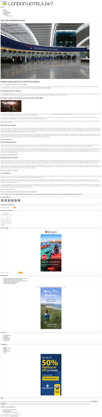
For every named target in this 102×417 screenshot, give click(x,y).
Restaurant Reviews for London (10, 412)
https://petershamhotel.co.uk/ (7, 139)
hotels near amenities (81, 401)
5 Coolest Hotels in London (9, 283)
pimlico (36, 403)
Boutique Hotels (6, 12)
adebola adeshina (19, 194)
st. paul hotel (57, 194)
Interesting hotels (88, 401)
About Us (5, 10)
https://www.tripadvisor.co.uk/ (10, 409)
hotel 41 (77, 401)
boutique (18, 401)
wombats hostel (87, 403)
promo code (39, 403)
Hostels (5, 349)
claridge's (37, 401)
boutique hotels (22, 401)
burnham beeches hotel (38, 194)
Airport (6, 194)
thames (61, 194)
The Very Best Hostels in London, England (12, 279)
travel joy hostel (81, 403)
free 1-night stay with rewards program (63, 114)
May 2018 (5, 336)
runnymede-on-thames (48, 194)
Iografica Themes (14, 415)
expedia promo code (56, 401)
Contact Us (5, 14)
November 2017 (7, 337)
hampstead (73, 401)
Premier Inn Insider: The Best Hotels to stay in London (15, 278)
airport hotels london (28, 194)
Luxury (10, 194)
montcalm (24, 403)
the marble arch (69, 403)
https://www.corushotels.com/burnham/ (9, 170)
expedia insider (50, 401)
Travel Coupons (6, 410)
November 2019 (7, 335)
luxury (7, 403)
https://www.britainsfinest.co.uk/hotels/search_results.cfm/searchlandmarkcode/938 (19, 191)
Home (4, 9)
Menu (2, 7)
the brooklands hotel (68, 194)
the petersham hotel (77, 194)
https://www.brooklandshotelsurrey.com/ (9, 154)
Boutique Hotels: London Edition (10, 282)
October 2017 (6, 339)
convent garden (41, 401)
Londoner (25, 84)
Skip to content (4, 1)
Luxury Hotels (11, 403)
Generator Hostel (62, 401)
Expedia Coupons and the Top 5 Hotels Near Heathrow (20, 81)
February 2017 (6, 340)
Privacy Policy (9, 15)
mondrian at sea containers (18, 403)
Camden (34, 401)
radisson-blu (44, 403)
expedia (46, 401)
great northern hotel (68, 401)
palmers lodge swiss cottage (30, 403)
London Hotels (6, 13)
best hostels (15, 401)
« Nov (2, 224)
